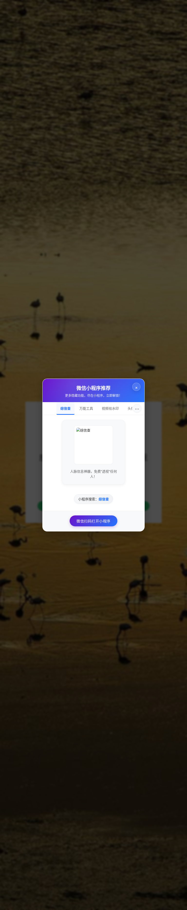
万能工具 (86, 408)
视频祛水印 (110, 408)
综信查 (65, 408)
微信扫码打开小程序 (93, 520)
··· (137, 408)
